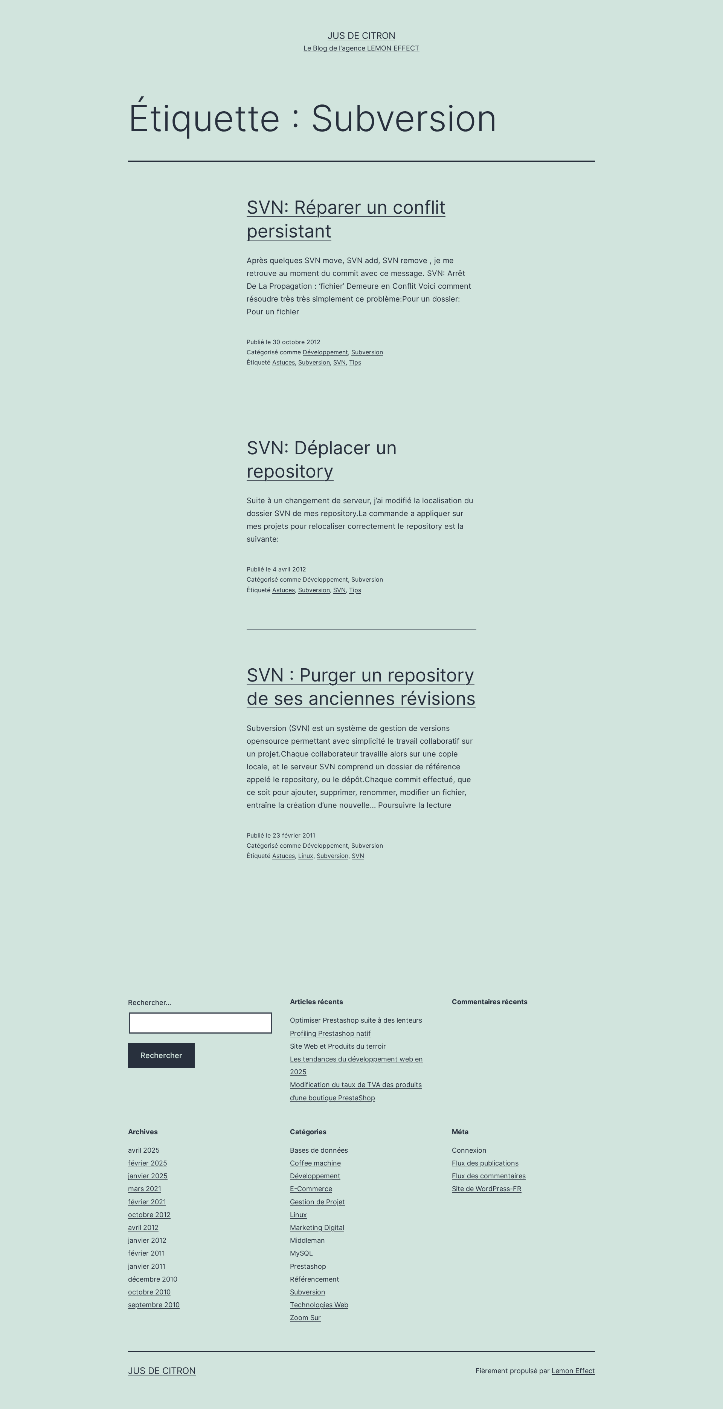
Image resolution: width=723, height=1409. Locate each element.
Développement (325, 352)
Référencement (314, 1279)
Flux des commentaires (489, 1176)
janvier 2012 (147, 1240)
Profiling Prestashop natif (330, 1033)
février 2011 (146, 1253)
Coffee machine (315, 1163)
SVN (339, 362)
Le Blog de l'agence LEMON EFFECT (361, 48)
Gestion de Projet (317, 1202)
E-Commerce (311, 1189)
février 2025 (147, 1163)
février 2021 (147, 1202)
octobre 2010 (149, 1292)
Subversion (367, 352)
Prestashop (308, 1266)
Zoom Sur (305, 1318)
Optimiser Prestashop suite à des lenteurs (356, 1020)
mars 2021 (144, 1189)
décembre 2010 (152, 1279)
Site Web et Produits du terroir (338, 1046)
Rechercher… (149, 1002)
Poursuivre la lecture (414, 805)
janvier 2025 (148, 1176)
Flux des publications (485, 1163)
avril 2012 (143, 1227)
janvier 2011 (146, 1266)
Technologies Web (319, 1305)
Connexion (469, 1150)
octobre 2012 (149, 1215)
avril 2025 (144, 1150)
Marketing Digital (317, 1227)
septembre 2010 (154, 1305)
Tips (355, 362)
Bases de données (319, 1150)
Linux (305, 855)
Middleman (307, 1240)
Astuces (283, 362)
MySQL (301, 1253)
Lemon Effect (573, 1371)
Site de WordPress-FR (487, 1189)
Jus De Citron (361, 35)
